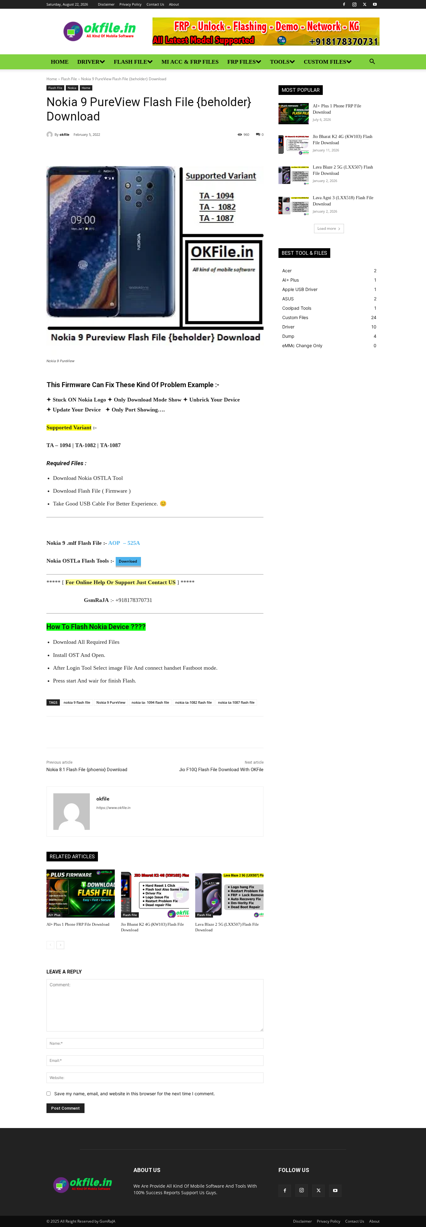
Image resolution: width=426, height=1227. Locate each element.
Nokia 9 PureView (110, 702)
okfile (65, 134)
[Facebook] (344, 4)
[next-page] (60, 945)
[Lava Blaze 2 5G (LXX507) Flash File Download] (229, 893)
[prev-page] (50, 945)
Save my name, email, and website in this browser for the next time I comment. (134, 1093)
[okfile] (50, 134)
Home (60, 62)
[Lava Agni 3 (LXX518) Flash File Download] (293, 205)
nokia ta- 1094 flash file (150, 702)
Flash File (130, 62)
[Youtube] (375, 4)
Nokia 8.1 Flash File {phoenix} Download (86, 769)
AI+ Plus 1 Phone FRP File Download (77, 924)
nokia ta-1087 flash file (236, 702)
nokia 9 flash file (77, 702)
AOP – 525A (124, 543)
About (174, 4)
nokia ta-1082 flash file (193, 702)
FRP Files (241, 62)
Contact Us (155, 4)
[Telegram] (132, 150)
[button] (372, 62)
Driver (88, 62)
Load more (326, 228)
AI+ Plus (54, 915)
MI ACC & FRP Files (190, 62)
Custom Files (325, 62)
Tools (279, 62)
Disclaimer (106, 4)
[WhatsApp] (118, 150)
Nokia (72, 88)
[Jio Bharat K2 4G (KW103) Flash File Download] (155, 893)
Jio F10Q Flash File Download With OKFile (221, 769)
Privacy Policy (130, 4)
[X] (364, 4)
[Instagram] (354, 4)
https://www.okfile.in (113, 808)
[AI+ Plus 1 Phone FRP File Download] (80, 893)
